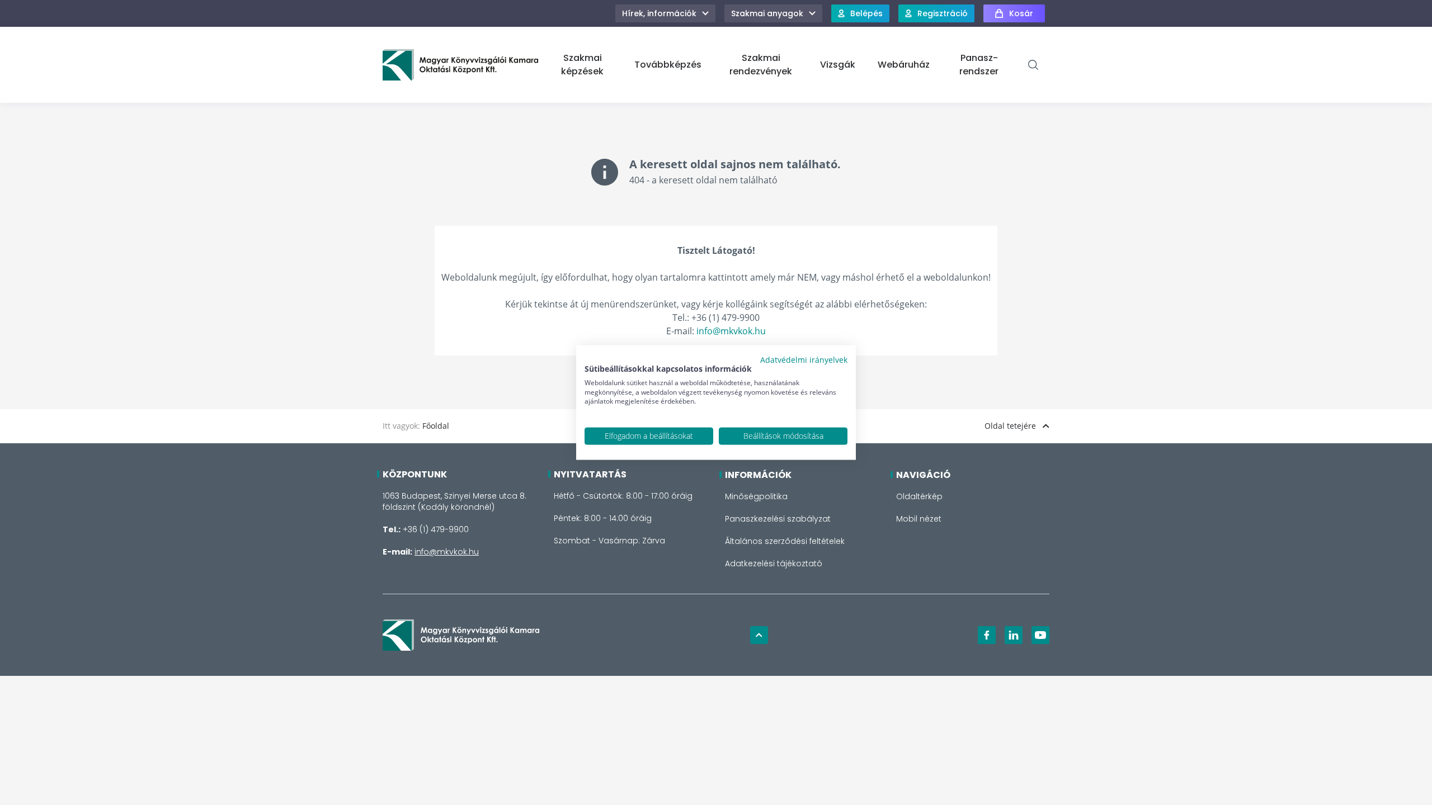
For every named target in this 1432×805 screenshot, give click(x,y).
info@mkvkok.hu (731, 331)
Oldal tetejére (1010, 425)
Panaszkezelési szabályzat (778, 518)
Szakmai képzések (582, 64)
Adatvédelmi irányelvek (803, 359)
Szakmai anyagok (767, 13)
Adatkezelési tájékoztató (773, 563)
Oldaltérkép (919, 496)
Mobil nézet (918, 518)
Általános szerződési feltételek (785, 541)
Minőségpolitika (756, 496)
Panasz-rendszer (978, 64)
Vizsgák (837, 64)
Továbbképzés (667, 64)
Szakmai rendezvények (760, 64)
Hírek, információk (659, 13)
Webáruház (904, 64)
